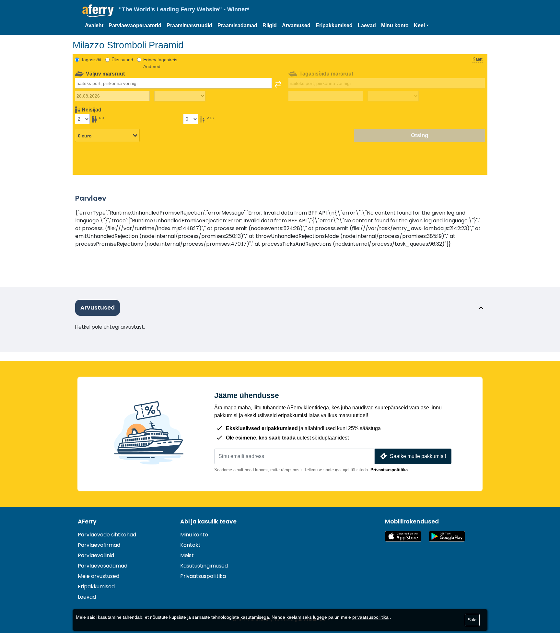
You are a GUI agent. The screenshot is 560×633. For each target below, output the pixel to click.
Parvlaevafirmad (99, 545)
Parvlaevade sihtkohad (107, 534)
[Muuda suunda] (278, 84)
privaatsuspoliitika (370, 617)
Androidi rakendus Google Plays (447, 536)
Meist (187, 555)
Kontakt (190, 545)
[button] (421, 25)
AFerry (87, 521)
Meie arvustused (98, 576)
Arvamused (296, 25)
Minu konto (395, 25)
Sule (472, 619)
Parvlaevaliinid (96, 555)
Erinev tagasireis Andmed (160, 63)
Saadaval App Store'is (403, 536)
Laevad (367, 25)
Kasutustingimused (204, 565)
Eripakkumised (334, 25)
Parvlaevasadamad (102, 565)
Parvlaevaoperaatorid (135, 25)
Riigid (269, 25)
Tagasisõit (91, 59)
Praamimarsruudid (189, 25)
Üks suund (122, 59)
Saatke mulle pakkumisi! (418, 456)
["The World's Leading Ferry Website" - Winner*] (98, 11)
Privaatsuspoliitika (389, 469)
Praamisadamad (237, 25)
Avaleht (94, 25)
